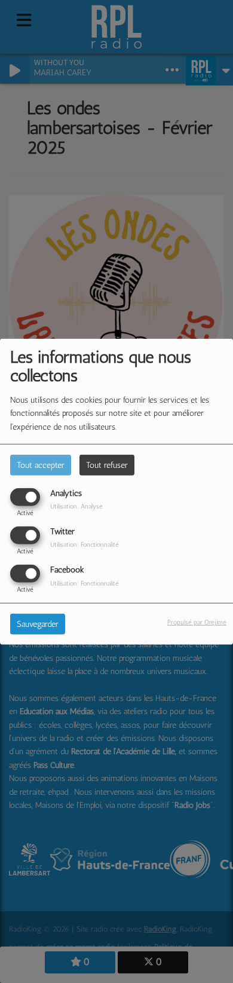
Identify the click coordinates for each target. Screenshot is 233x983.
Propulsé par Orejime (196, 622)
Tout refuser (107, 465)
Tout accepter (41, 465)
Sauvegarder (38, 624)
